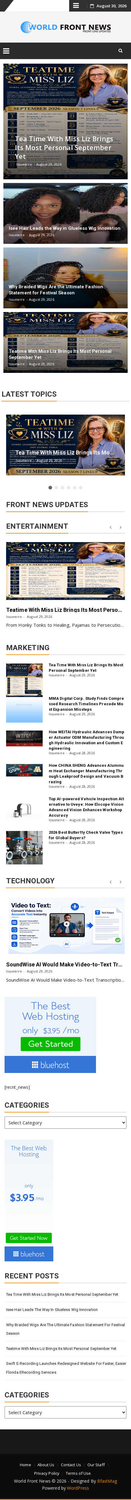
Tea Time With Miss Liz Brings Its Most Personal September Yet (62, 1294)
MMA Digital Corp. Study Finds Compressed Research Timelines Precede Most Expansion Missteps (86, 704)
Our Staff (96, 1464)
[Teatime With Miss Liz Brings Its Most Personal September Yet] (65, 571)
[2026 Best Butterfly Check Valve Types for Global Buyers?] (24, 847)
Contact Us (71, 1464)
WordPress (78, 1488)
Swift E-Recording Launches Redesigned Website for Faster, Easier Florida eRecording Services (66, 1368)
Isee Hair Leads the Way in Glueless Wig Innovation (52, 1309)
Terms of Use (78, 1473)
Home (25, 1464)
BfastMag (107, 1481)
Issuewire (14, 616)
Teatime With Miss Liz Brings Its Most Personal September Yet (61, 1348)
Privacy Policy (46, 1473)
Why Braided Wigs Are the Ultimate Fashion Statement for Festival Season (65, 1329)
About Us (46, 1464)
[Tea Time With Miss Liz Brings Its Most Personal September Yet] (24, 680)
